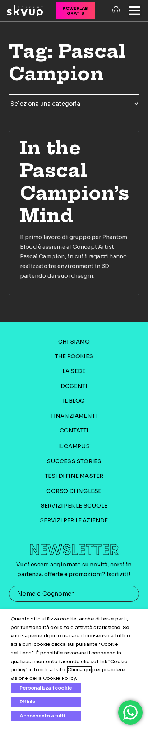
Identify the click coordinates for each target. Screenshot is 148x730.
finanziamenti (74, 415)
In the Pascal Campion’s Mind (75, 182)
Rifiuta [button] (28, 702)
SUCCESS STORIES (74, 461)
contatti (74, 430)
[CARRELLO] (117, 10)
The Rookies (74, 356)
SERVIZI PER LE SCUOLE (74, 505)
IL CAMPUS (74, 446)
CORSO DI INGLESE (73, 491)
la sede (74, 371)
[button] (135, 11)
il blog (74, 400)
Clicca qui (79, 670)
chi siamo (74, 341)
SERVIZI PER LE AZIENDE (74, 520)
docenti (74, 386)
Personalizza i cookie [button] (46, 688)
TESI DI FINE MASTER (74, 475)
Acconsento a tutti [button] (42, 716)
